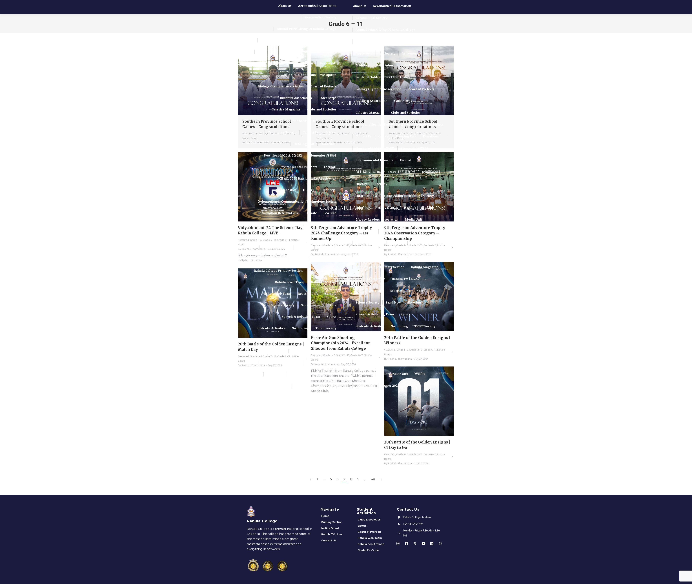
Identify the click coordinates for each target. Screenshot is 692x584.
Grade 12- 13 (415, 454)
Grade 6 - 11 (429, 454)
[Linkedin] (432, 543)
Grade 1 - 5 (402, 454)
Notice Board (330, 528)
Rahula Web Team (370, 538)
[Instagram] (398, 543)
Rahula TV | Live (331, 534)
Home (325, 516)
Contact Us (328, 540)
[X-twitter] (415, 543)
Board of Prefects (370, 531)
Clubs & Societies (369, 519)
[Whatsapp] (440, 543)
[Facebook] (406, 543)
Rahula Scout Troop (371, 544)
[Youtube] (423, 543)
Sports (362, 525)
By (398, 463)
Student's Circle (368, 550)
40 (373, 479)
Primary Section (332, 522)
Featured (389, 454)
